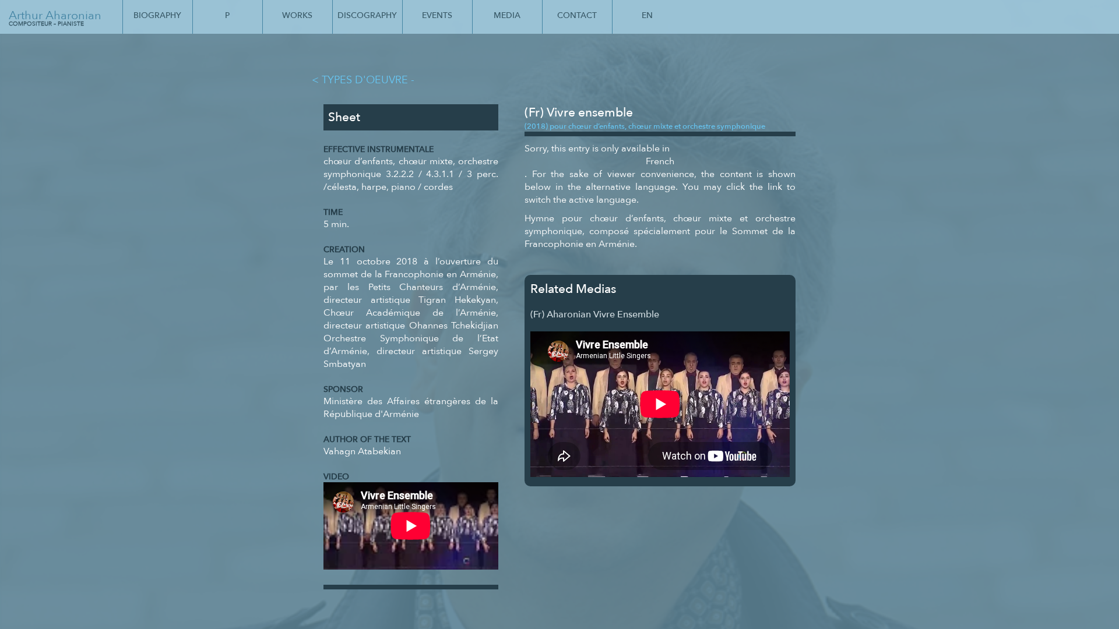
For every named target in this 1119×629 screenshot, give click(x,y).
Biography (157, 15)
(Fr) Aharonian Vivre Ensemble (594, 314)
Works (297, 15)
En (647, 15)
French (660, 161)
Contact (577, 15)
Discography (367, 15)
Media (507, 15)
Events (437, 15)
